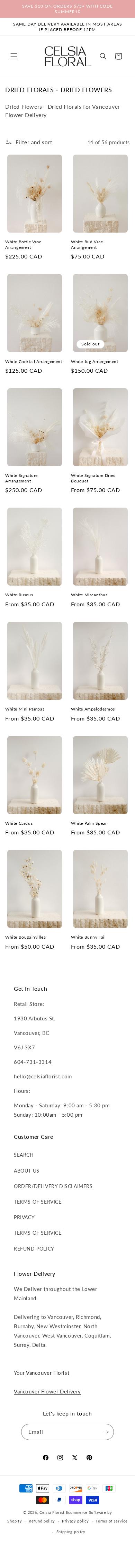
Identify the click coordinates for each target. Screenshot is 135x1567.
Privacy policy (75, 1521)
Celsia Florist (52, 1512)
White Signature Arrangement (21, 478)
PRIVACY (24, 1217)
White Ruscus (19, 594)
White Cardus (19, 823)
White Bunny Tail (88, 937)
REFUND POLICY (34, 1249)
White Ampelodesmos (93, 709)
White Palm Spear (89, 823)
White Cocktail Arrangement (33, 361)
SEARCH (24, 1155)
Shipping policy (71, 1531)
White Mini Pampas (24, 709)
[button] (13, 56)
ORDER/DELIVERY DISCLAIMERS (53, 1186)
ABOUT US (26, 1171)
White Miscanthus (89, 594)
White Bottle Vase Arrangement (23, 244)
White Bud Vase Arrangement (87, 244)
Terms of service (111, 1521)
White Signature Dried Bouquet (93, 478)
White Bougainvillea (25, 937)
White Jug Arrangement (94, 361)
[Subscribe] (106, 1432)
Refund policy (42, 1521)
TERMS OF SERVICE (38, 1202)
